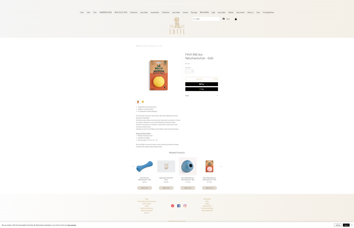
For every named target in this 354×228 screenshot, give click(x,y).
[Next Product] (221, 166)
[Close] (352, 225)
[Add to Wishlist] (216, 79)
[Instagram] (184, 205)
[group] (177, 174)
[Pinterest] (172, 205)
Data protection (71, 225)
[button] (236, 19)
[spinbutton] (189, 71)
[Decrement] (187, 71)
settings (338, 225)
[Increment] (192, 71)
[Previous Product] (133, 166)
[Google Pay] (201, 89)
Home (138, 46)
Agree (346, 225)
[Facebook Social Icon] (178, 205)
